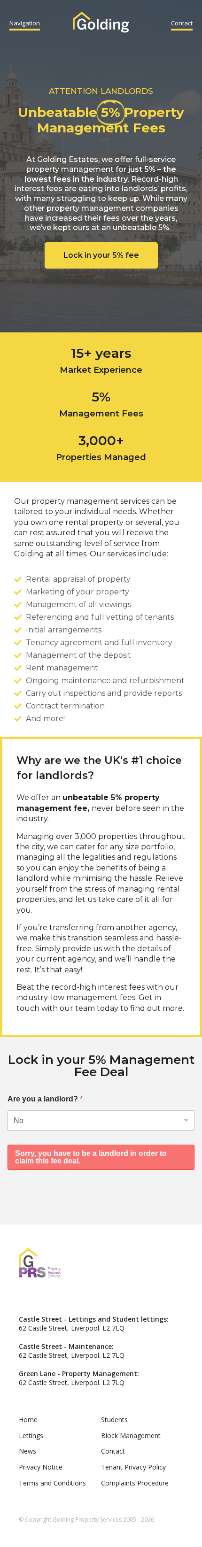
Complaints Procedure (135, 1482)
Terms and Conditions (52, 1482)
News (27, 1451)
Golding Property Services (101, 23)
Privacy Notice (40, 1466)
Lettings (31, 1435)
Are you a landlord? (45, 1099)
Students (114, 1419)
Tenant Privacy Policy (133, 1466)
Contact (182, 23)
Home (28, 1419)
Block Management (131, 1435)
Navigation (24, 23)
